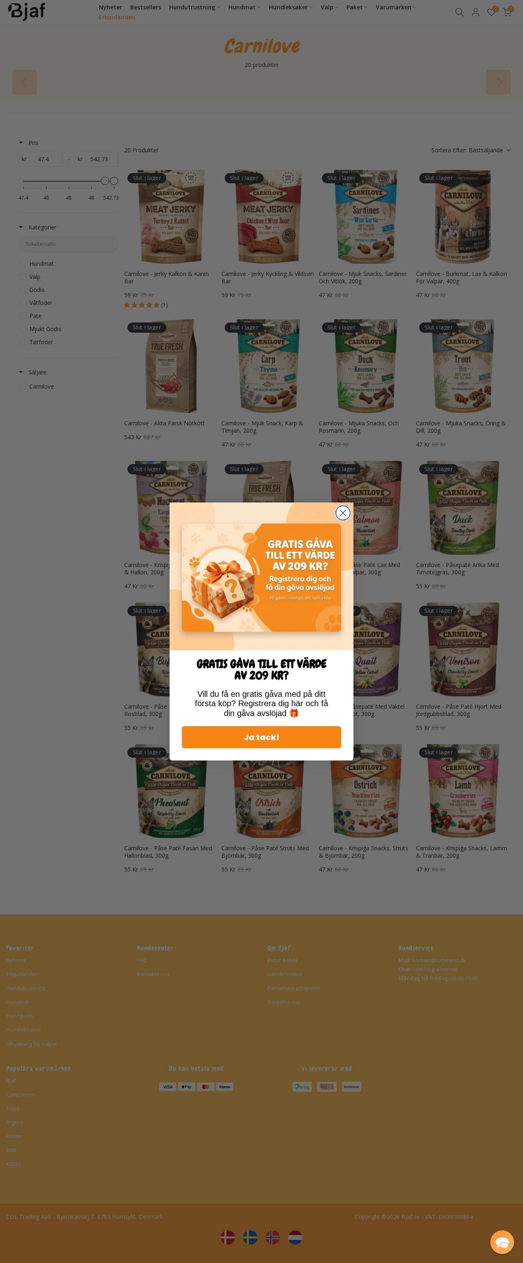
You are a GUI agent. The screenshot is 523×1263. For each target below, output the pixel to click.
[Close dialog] (343, 513)
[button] (502, 1242)
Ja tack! (261, 737)
